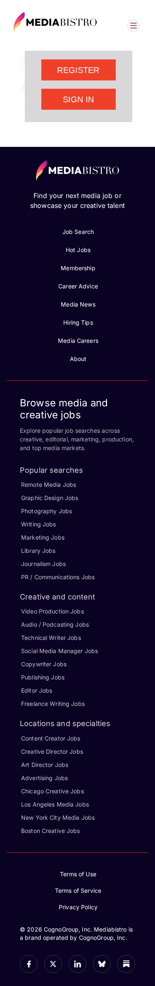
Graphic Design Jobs (49, 497)
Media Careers (78, 340)
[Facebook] (29, 964)
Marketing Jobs (42, 537)
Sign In (78, 99)
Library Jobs (38, 550)
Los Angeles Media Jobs (55, 804)
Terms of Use (78, 873)
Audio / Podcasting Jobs (55, 624)
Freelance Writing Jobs (53, 703)
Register (78, 70)
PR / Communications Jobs (58, 576)
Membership (78, 267)
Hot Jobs (78, 249)
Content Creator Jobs (51, 738)
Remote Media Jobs (48, 484)
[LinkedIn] (77, 964)
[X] (53, 964)
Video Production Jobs (52, 611)
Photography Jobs (46, 510)
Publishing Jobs (42, 677)
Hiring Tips (78, 322)
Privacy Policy (78, 907)
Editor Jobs (36, 690)
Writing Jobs (38, 524)
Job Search (78, 231)
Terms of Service (78, 890)
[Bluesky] (102, 964)
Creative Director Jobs (52, 751)
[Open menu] (133, 25)
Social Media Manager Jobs (59, 650)
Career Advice (78, 286)
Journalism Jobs (43, 563)
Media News (78, 304)
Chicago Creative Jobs (52, 791)
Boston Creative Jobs (50, 830)
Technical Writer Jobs (51, 637)
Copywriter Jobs (44, 664)
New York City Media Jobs (58, 817)
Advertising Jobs (44, 777)
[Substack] (126, 964)
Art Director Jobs (44, 764)
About (78, 358)
